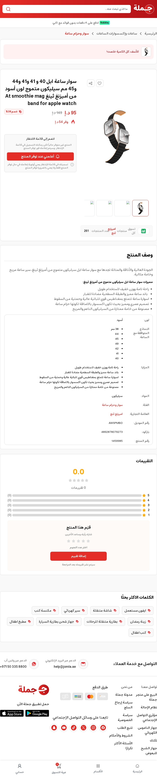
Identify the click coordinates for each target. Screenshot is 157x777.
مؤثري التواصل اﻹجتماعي (147, 717)
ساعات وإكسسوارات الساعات (116, 33)
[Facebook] (103, 728)
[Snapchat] (54, 728)
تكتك (153, 740)
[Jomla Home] (144, 9)
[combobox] (70, 9)
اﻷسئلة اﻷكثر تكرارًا (123, 746)
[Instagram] (93, 728)
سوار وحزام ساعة (112, 405)
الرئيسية (151, 33)
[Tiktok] (73, 728)
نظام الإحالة (149, 707)
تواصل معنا (149, 686)
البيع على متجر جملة (146, 697)
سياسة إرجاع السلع (123, 705)
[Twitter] (83, 728)
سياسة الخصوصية (125, 717)
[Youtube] (64, 728)
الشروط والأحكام (120, 735)
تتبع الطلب (124, 727)
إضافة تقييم (78, 556)
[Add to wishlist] (99, 83)
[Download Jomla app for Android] (37, 713)
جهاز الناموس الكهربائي (147, 730)
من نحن (126, 686)
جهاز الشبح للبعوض (149, 751)
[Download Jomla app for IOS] (12, 713)
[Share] (90, 83)
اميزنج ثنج (116, 414)
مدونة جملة (123, 694)
